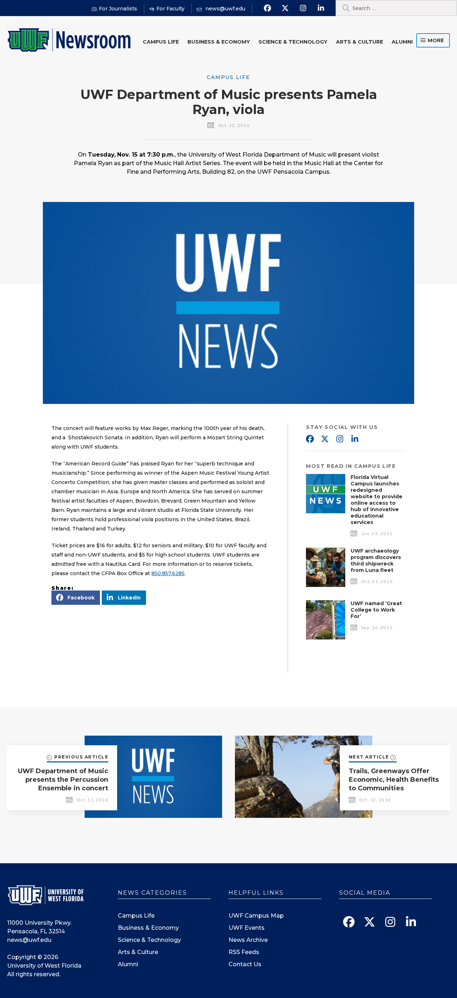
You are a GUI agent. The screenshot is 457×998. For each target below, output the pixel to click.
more (436, 40)
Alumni (402, 42)
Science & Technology (292, 42)
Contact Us (244, 964)
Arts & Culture (359, 42)
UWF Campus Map (256, 915)
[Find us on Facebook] (267, 8)
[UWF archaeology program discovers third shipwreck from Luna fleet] (325, 585)
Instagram (339, 439)
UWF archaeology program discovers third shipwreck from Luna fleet (376, 560)
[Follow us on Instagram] (303, 8)
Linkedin (354, 439)
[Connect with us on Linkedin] (321, 8)
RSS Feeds (243, 952)
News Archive (248, 940)
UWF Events (246, 927)
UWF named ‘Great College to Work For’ (376, 609)
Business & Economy (218, 42)
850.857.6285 (168, 573)
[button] (75, 598)
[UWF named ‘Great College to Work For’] (325, 637)
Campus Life (161, 42)
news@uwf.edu (29, 940)
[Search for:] (396, 8)
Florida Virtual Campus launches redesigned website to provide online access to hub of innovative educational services (376, 499)
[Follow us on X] (285, 8)
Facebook (309, 439)
